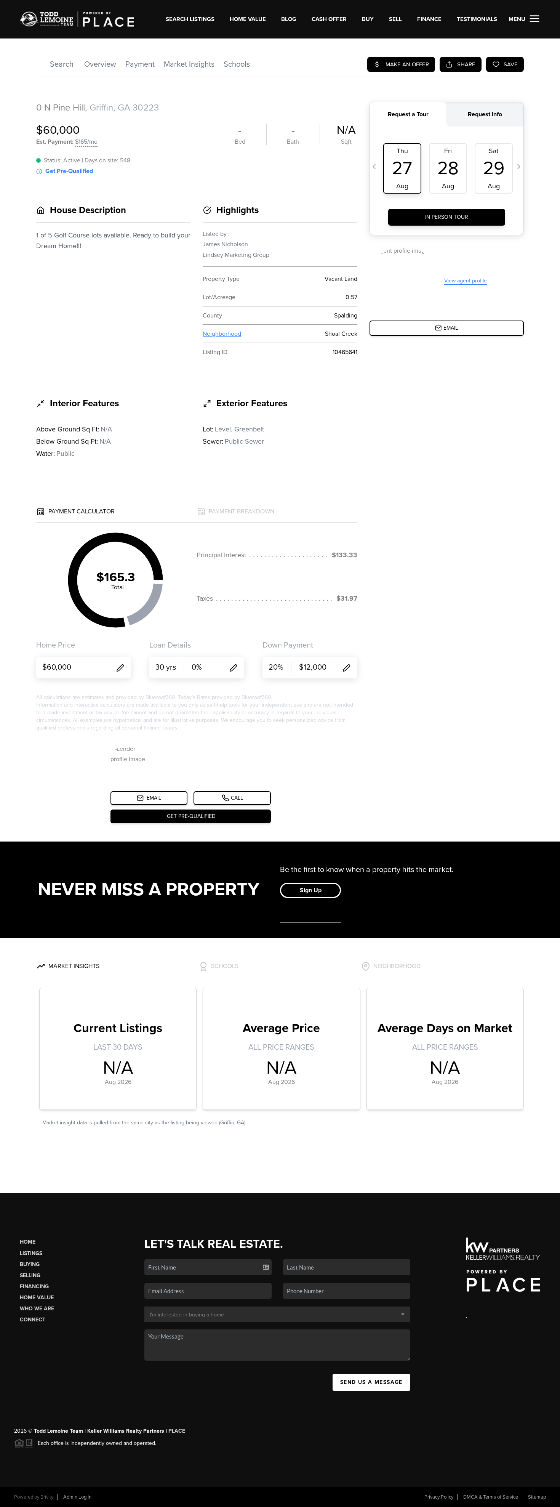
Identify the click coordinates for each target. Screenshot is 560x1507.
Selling (30, 1275)
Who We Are (37, 1308)
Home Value (248, 19)
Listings (31, 1253)
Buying (30, 1264)
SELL (395, 19)
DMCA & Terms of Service (490, 1497)
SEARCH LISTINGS (190, 19)
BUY (368, 19)
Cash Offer (329, 19)
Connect (32, 1319)
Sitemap (537, 1497)
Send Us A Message (371, 1382)
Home (27, 1242)
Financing (34, 1286)
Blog (288, 19)
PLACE (176, 1431)
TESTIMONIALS (477, 19)
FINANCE (429, 19)
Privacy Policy (438, 1497)
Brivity (46, 1497)
